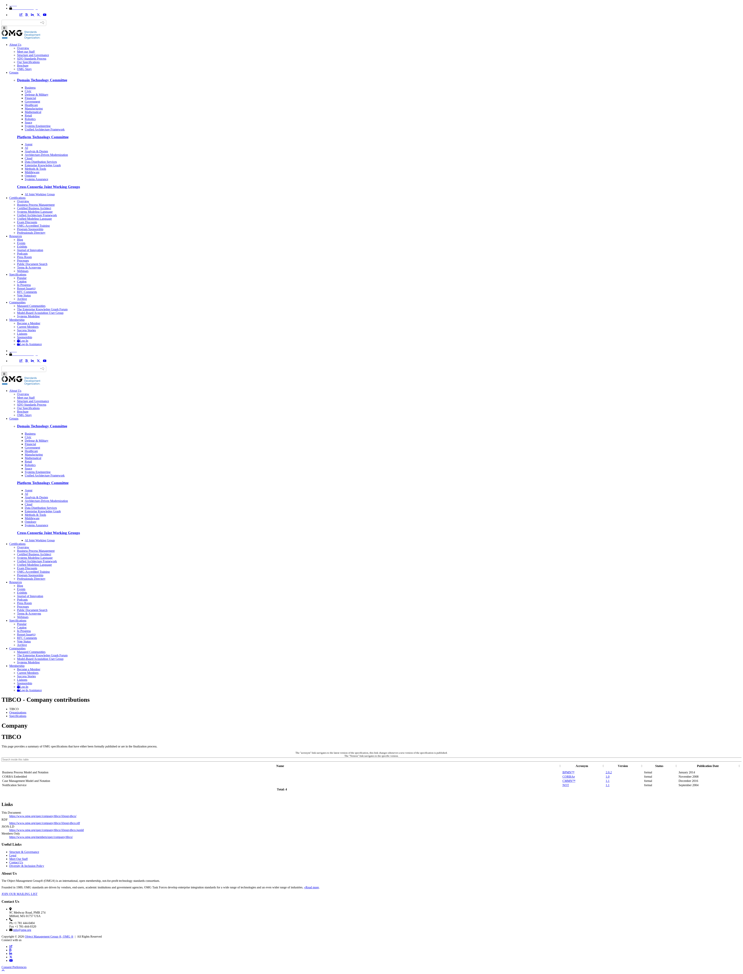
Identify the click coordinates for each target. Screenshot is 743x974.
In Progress (24, 285)
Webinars (22, 271)
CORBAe (568, 776)
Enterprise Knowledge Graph (43, 165)
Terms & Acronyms (29, 267)
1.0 (607, 776)
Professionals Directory (31, 232)
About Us (15, 44)
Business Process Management (36, 204)
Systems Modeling (28, 316)
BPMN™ (568, 772)
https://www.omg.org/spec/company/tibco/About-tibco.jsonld (46, 830)
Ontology (30, 175)
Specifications (17, 274)
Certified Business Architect (34, 208)
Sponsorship (24, 337)
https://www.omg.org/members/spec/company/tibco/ (41, 837)
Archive (22, 299)
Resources (15, 236)
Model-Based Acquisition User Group (40, 312)
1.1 (607, 780)
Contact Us (16, 862)
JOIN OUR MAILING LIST (20, 894)
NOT (565, 785)
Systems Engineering (38, 126)
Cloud (28, 158)
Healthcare (31, 105)
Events (21, 243)
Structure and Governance (33, 55)
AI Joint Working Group (40, 194)
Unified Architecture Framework (45, 129)
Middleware (32, 172)
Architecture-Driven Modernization (46, 154)
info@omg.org (22, 930)
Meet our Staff (26, 51)
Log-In (24, 340)
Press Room (24, 257)
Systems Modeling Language (35, 211)
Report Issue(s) (26, 288)
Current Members (28, 326)
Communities (17, 302)
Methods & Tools (35, 168)
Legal (12, 855)
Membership (17, 319)
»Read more (311, 887)
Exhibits (22, 246)
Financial (30, 98)
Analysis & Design (36, 151)
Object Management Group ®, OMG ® (49, 936)
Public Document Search (32, 264)
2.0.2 (609, 772)
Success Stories (26, 330)
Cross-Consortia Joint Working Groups (48, 187)
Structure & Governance (24, 852)
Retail (28, 115)
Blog (20, 239)
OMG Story (24, 69)
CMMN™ (568, 780)
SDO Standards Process (31, 58)
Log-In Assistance (31, 344)
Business (30, 87)
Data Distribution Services (41, 161)
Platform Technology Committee (42, 137)
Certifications (17, 197)
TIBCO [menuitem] (14, 709)
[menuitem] (375, 712)
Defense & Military (36, 94)
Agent (28, 144)
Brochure (22, 65)
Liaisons (22, 333)
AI (26, 147)
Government (32, 101)
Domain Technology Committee (42, 80)
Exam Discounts (27, 222)
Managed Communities (31, 305)
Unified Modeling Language (34, 218)
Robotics (30, 119)
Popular (22, 278)
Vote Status (24, 295)
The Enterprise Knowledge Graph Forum (42, 309)
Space (28, 122)
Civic (28, 91)
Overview (23, 48)
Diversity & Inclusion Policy (26, 865)
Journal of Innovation (30, 250)
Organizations (17, 712)
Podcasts (22, 253)
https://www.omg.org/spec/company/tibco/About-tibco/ (42, 816)
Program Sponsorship (30, 229)
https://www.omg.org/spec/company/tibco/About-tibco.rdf (44, 823)
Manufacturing (34, 108)
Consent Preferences (14, 967)
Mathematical (33, 112)
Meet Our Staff (18, 859)
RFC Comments (27, 292)
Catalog (22, 281)
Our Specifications (28, 62)
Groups (13, 72)
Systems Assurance (36, 179)
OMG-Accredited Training (33, 225)
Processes (23, 260)
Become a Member (28, 323)
